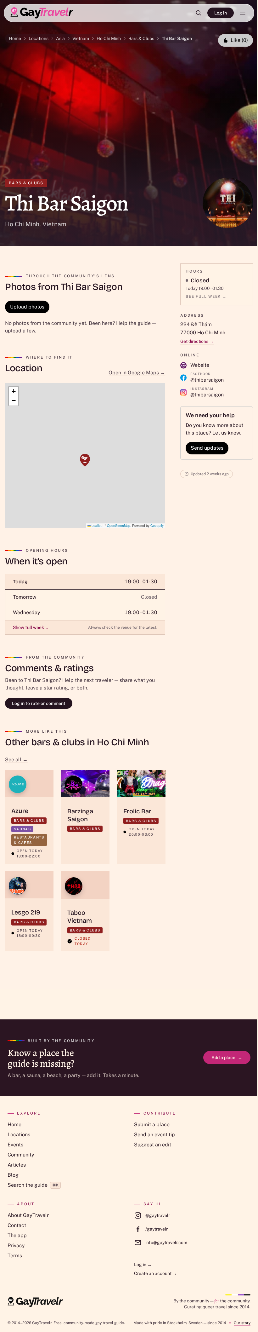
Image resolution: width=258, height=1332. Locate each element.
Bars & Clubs (141, 38)
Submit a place (152, 1124)
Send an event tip (154, 1135)
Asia (60, 38)
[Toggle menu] (242, 13)
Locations (38, 38)
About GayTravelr (28, 1215)
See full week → (206, 296)
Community (21, 1155)
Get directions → (197, 341)
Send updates (207, 448)
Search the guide (33, 1185)
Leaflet (96, 525)
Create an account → (155, 1273)
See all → (16, 760)
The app (17, 1235)
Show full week (30, 627)
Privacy (16, 1245)
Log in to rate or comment (38, 703)
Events (15, 1145)
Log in (220, 12)
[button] (85, 460)
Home (15, 38)
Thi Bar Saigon (177, 38)
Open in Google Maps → (137, 373)
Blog (13, 1175)
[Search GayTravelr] (198, 13)
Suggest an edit (152, 1145)
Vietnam (80, 38)
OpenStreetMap (118, 525)
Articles (17, 1165)
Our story (242, 1323)
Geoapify (157, 525)
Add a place (226, 1057)
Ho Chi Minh (109, 38)
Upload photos (27, 307)
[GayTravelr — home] (35, 1302)
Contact (17, 1225)
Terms (15, 1256)
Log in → (143, 1264)
